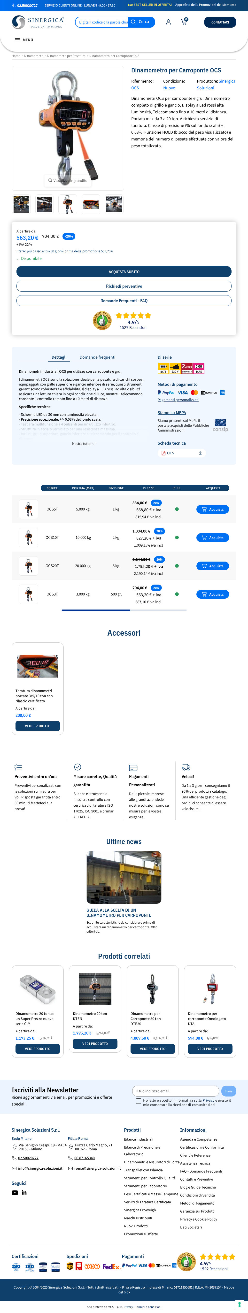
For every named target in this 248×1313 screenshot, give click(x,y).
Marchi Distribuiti (138, 1218)
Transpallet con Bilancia (143, 1170)
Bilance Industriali (138, 1139)
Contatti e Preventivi (196, 1179)
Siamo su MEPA (172, 413)
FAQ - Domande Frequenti (201, 1171)
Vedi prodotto (38, 726)
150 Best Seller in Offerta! (150, 4)
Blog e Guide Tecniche (198, 1187)
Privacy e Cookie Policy (198, 1219)
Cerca (144, 22)
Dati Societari (191, 1227)
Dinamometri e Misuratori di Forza (152, 1162)
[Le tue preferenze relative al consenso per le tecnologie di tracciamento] (239, 1304)
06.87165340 (84, 1158)
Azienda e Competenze (198, 1139)
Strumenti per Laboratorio (145, 1186)
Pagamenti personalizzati (178, 399)
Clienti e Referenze (195, 1155)
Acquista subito (124, 271)
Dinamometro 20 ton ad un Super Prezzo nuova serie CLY (35, 1019)
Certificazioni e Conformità (202, 1147)
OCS (170, 453)
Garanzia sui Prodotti (197, 1211)
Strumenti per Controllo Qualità (150, 1178)
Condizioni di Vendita (197, 1195)
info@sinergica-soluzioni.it (40, 1168)
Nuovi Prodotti (136, 1226)
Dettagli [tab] (59, 357)
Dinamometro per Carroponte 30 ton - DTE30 (147, 1019)
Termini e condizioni (148, 1307)
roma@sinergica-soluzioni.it (97, 1168)
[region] (124, 546)
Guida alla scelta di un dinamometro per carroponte (118, 913)
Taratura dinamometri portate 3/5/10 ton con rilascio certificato (34, 696)
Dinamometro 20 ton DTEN (90, 1016)
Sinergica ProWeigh (140, 1210)
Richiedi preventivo (124, 286)
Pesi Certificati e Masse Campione (151, 1194)
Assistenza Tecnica (195, 1163)
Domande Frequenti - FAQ (124, 300)
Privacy (209, 1100)
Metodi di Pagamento (197, 1203)
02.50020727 (27, 5)
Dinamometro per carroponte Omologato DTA (207, 1019)
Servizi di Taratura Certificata (147, 1202)
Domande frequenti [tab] (97, 357)
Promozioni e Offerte (141, 1234)
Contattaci (220, 22)
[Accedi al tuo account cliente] (168, 22)
